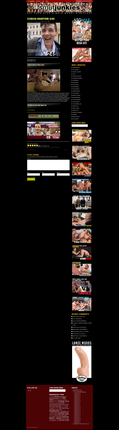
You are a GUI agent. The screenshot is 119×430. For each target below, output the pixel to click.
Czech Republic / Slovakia (42, 21)
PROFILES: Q (77, 412)
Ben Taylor (78, 338)
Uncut (57, 420)
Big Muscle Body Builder (58, 400)
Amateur (29, 147)
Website (58, 172)
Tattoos (58, 419)
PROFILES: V (77, 418)
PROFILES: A (77, 393)
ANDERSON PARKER (77, 78)
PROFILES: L (77, 406)
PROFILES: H (77, 401)
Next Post (66, 149)
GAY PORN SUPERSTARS (80, 392)
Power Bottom (58, 415)
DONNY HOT (76, 106)
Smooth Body (54, 147)
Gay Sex (63, 407)
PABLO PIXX (75, 110)
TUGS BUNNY (76, 93)
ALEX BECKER (76, 101)
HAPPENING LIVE (77, 389)
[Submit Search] (77, 1)
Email (43, 172)
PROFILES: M (77, 407)
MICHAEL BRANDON (81, 320)
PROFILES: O (77, 409)
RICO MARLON (76, 116)
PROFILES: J (77, 403)
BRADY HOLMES (76, 95)
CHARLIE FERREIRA (77, 112)
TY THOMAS (86, 331)
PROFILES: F (77, 399)
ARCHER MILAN (76, 91)
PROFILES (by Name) (78, 391)
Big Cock (61, 398)
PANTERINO (75, 82)
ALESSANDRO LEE (77, 103)
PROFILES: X (77, 420)
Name (28, 172)
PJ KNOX (75, 114)
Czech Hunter (35, 21)
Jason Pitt (83, 333)
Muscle (56, 414)
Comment (29, 158)
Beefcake (55, 398)
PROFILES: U (77, 416)
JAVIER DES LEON (77, 76)
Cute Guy (61, 404)
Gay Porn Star (56, 407)
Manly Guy (64, 413)
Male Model (58, 412)
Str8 (55, 418)
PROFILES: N (77, 408)
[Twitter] (28, 390)
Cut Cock (56, 403)
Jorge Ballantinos (83, 335)
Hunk (64, 411)
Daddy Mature (58, 405)
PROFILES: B (77, 394)
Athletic (57, 397)
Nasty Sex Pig (52, 415)
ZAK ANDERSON (76, 97)
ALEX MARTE (76, 118)
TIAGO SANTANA (76, 99)
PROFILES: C (77, 395)
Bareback (32, 147)
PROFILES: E (77, 398)
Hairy (60, 410)
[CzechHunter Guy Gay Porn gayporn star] (43, 116)
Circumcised (56, 401)
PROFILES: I (77, 402)
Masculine (51, 414)
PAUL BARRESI (83, 329)
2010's (32, 21)
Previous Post (32, 149)
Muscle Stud (63, 414)
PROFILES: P (77, 411)
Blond (51, 401)
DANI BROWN (76, 86)
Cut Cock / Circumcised (57, 403)
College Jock (39, 147)
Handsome (54, 411)
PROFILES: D (77, 396)
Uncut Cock (58, 147)
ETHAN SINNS (76, 88)
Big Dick (35, 147)
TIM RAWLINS (79, 318)
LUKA (74, 74)
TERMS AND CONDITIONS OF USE (81, 423)
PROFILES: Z (77, 422)
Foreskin (63, 405)
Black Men (65, 400)
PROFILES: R (77, 413)
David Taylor (83, 327)
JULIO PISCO (76, 84)
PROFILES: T (77, 415)
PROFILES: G (77, 400)
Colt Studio (51, 403)
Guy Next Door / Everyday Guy (46, 147)
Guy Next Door (56, 408)
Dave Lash (82, 316)
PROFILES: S (77, 414)
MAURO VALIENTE (77, 71)
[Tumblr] (30, 390)
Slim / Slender (57, 417)
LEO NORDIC (76, 69)
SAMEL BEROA (76, 67)
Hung (60, 411)
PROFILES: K (77, 405)
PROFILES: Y (77, 421)
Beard (50, 398)
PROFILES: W (77, 419)
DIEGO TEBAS (76, 108)
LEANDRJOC (76, 80)
